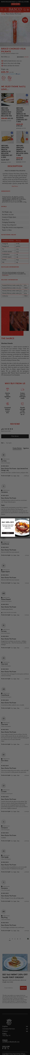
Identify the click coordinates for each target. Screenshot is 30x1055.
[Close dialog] (28, 519)
